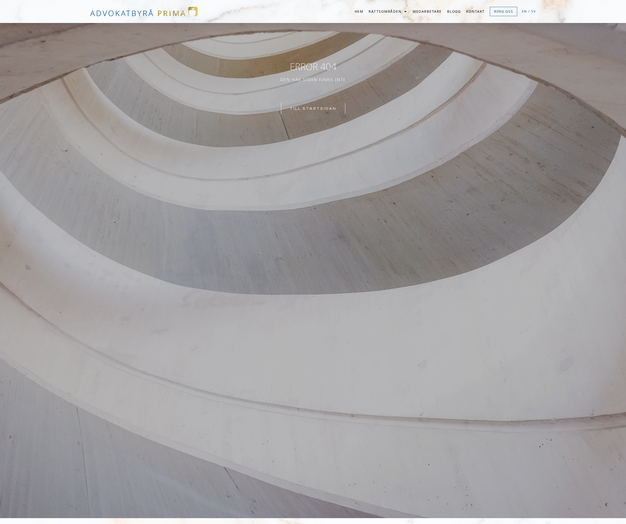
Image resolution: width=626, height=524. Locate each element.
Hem (359, 11)
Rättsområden (385, 11)
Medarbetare (427, 11)
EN (524, 11)
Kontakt (475, 11)
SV (533, 11)
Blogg (454, 11)
